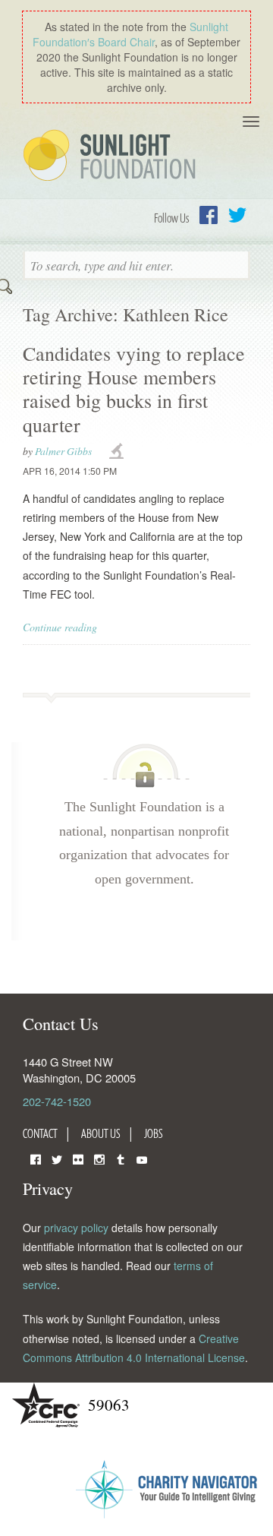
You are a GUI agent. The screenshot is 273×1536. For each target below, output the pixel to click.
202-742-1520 (57, 1101)
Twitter (237, 215)
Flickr (78, 1158)
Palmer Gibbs (63, 451)
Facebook (208, 215)
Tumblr (120, 1158)
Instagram (99, 1158)
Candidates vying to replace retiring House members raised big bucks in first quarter (134, 389)
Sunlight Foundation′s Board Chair (130, 34)
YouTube (141, 1158)
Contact (40, 1133)
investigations (118, 452)
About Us (101, 1133)
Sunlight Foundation (112, 156)
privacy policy (76, 1227)
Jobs (153, 1133)
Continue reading (60, 627)
